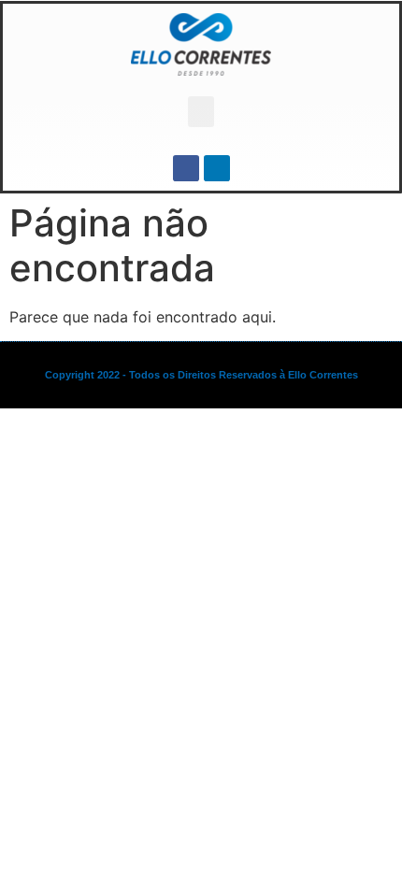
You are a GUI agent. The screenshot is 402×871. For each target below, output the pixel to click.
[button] (201, 111)
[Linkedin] (217, 168)
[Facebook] (186, 168)
